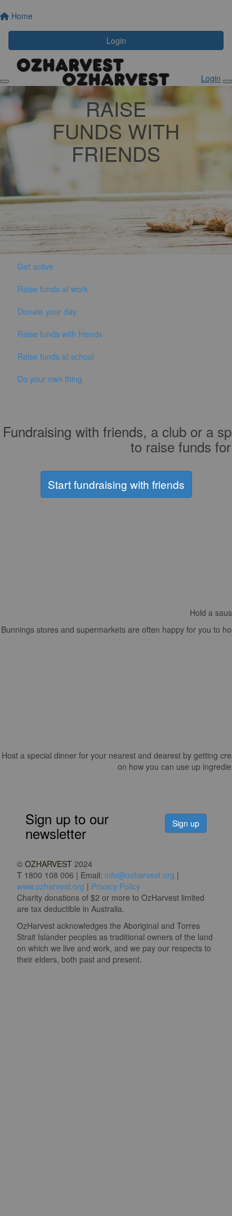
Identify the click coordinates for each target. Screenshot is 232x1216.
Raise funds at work (52, 288)
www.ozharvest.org (50, 886)
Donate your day (47, 311)
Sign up (185, 823)
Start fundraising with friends (116, 484)
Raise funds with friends (59, 333)
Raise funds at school (55, 356)
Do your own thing (49, 378)
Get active (35, 266)
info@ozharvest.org (140, 875)
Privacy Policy (115, 886)
